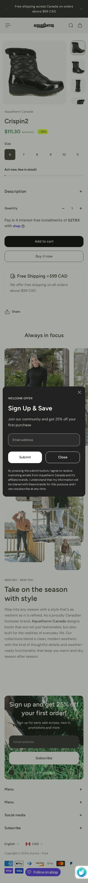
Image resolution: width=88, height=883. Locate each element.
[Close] (79, 392)
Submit (25, 457)
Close (62, 457)
